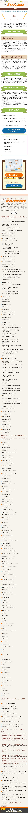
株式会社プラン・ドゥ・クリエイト (9, 450)
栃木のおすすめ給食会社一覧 (8, 261)
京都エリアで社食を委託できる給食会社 (11, 388)
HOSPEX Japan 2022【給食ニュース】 (10, 777)
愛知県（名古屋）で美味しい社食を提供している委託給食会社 (10, 352)
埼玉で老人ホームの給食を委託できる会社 (11, 269)
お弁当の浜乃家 (7, 149)
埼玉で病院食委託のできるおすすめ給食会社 (12, 274)
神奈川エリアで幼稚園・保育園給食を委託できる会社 (10, 330)
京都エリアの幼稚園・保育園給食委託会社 (11, 385)
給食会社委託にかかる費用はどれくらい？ (11, 721)
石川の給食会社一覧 (6, 317)
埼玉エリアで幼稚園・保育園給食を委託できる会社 (13, 271)
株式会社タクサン (6, 600)
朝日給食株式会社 (8, 146)
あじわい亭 (4, 682)
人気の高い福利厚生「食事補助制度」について (12, 741)
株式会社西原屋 (5, 507)
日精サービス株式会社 (7, 545)
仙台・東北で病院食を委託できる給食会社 (11, 251)
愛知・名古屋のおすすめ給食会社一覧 (10, 339)
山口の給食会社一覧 (6, 419)
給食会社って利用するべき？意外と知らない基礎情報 (13, 699)
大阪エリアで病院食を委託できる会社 (10, 372)
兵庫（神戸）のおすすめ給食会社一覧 (10, 358)
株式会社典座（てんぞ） (7, 491)
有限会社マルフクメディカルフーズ (9, 563)
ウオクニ (4, 695)
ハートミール (5, 654)
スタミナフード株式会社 (7, 535)
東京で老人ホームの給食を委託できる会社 (11, 284)
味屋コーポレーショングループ (8, 631)
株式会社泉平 (5, 522)
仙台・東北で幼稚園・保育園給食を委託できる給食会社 (10, 248)
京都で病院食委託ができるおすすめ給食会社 (12, 390)
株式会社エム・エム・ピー (7, 558)
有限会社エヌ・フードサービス (8, 483)
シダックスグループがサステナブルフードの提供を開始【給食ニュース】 (14, 783)
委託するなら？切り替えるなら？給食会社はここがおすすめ (13, 436)
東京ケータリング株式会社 (7, 582)
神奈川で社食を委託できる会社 (9, 336)
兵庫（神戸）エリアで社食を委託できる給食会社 (13, 367)
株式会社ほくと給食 (6, 465)
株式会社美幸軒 (5, 486)
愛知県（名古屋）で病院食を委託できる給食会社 (13, 349)
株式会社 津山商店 (6, 543)
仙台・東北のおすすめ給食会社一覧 (9, 240)
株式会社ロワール (6, 633)
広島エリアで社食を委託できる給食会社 (11, 398)
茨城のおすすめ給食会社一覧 (8, 259)
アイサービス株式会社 (7, 677)
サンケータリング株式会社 (7, 463)
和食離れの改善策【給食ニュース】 (9, 768)
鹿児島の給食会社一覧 (7, 309)
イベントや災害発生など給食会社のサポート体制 (12, 724)
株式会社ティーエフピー (7, 455)
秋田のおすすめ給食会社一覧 (8, 235)
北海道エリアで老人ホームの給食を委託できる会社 (13, 221)
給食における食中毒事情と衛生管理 (9, 708)
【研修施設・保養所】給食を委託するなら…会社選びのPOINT (13, 759)
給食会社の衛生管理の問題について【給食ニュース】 (13, 797)
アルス (3, 688)
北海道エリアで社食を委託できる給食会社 (11, 227)
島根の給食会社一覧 (6, 416)
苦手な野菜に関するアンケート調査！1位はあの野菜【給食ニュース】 (14, 787)
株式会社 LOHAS (5, 444)
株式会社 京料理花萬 (6, 468)
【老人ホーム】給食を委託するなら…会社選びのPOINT (12, 730)
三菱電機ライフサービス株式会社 (9, 584)
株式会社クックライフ (7, 589)
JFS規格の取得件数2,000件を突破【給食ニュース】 (13, 766)
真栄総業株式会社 (6, 597)
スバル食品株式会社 (6, 460)
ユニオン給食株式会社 (7, 439)
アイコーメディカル (6, 675)
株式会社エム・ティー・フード (8, 576)
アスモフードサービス (7, 685)
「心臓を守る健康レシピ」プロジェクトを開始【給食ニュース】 (14, 774)
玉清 (3, 651)
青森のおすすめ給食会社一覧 (8, 233)
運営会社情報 (4, 806)
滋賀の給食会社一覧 (6, 429)
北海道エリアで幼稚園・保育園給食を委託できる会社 (10, 225)
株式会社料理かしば (6, 481)
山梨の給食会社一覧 (6, 296)
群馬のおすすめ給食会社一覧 (8, 264)
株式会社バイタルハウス (7, 605)
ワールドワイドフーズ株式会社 (8, 514)
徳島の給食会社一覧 (6, 421)
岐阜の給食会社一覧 (6, 301)
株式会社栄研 (5, 519)
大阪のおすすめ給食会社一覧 (8, 370)
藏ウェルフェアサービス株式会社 (9, 566)
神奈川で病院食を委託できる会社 (9, 333)
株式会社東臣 (5, 636)
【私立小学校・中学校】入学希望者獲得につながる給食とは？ (13, 750)
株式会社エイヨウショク (7, 457)
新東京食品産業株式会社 (7, 501)
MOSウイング (5, 669)
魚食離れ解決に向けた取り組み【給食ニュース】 (12, 794)
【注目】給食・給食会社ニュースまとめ (10, 763)
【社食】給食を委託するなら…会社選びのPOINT (12, 738)
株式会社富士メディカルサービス (9, 512)
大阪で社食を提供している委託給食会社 (8, 376)
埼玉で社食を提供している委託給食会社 (11, 277)
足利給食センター (6, 659)
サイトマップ (14, 212)
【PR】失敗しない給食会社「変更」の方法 (11, 803)
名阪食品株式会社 (6, 610)
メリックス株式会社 (6, 569)
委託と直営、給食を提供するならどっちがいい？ (12, 716)
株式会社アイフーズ (6, 476)
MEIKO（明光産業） (6, 667)
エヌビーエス (5, 641)
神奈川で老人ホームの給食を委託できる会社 (12, 327)
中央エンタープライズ (7, 625)
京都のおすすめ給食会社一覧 (8, 382)
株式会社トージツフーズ (7, 499)
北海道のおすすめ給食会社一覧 (8, 218)
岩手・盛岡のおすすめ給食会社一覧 (9, 238)
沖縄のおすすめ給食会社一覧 (8, 411)
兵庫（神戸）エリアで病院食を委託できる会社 (12, 364)
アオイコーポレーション (7, 680)
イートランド (5, 690)
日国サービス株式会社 (7, 517)
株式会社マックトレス (7, 538)
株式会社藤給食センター (7, 548)
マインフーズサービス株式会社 (8, 607)
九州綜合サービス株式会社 (7, 574)
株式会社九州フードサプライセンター (10, 553)
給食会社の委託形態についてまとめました (11, 719)
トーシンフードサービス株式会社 (9, 473)
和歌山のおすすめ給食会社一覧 (8, 393)
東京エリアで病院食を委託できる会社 (10, 293)
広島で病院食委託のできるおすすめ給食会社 (12, 403)
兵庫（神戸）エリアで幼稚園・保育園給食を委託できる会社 (12, 361)
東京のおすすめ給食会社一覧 (8, 282)
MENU (15, 9)
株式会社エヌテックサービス (8, 556)
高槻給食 (4, 613)
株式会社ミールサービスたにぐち (9, 452)
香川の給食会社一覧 (6, 424)
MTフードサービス (6, 672)
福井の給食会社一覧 (6, 322)
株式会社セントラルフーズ (7, 504)
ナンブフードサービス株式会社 (8, 551)
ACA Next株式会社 (8, 152)
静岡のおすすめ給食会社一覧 (8, 355)
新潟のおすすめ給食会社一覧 (8, 311)
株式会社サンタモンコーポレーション (10, 488)
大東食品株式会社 (6, 494)
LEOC (3, 664)
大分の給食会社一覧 (6, 304)
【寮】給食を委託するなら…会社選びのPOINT (12, 755)
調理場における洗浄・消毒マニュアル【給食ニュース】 (14, 771)
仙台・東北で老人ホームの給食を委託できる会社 (8, 244)
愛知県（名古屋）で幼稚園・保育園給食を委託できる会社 (11, 346)
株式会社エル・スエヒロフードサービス (10, 540)
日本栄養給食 (5, 615)
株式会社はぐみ (5, 442)
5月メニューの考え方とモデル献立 (9, 703)
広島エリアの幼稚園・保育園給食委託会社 (11, 401)
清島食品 (4, 628)
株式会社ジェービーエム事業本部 (9, 470)
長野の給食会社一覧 (6, 299)
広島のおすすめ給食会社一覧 (8, 395)
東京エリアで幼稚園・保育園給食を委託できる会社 (10, 288)
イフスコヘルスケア (6, 693)
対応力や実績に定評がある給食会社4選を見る (14, 130)
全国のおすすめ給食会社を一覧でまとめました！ (12, 216)
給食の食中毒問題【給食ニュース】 (9, 799)
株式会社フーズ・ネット (7, 478)
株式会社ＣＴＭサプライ (7, 509)
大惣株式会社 (5, 527)
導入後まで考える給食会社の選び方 (4, 0)
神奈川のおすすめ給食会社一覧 (8, 324)
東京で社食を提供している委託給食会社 (11, 291)
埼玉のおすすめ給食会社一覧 (8, 266)
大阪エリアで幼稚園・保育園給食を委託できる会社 (10, 380)
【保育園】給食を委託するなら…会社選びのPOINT (13, 735)
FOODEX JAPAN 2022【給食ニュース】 (10, 780)
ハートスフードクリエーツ (7, 623)
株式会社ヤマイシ (6, 496)
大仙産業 (4, 620)
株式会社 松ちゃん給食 (7, 530)
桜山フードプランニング (7, 646)
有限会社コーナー (6, 602)
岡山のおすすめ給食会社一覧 (8, 406)
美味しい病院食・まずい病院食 (8, 746)
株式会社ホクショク (6, 525)
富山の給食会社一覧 (6, 319)
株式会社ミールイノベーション (8, 594)
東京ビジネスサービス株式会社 (8, 587)
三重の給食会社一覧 (6, 432)
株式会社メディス (6, 532)
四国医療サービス (6, 644)
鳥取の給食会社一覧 (6, 414)
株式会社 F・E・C (6, 638)
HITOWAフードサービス (7, 662)
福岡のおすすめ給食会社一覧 (8, 408)
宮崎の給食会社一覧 (6, 306)
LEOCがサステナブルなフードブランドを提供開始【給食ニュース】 (14, 791)
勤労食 (3, 649)
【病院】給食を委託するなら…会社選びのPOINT (12, 744)
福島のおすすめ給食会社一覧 (8, 256)
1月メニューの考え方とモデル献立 (9, 706)
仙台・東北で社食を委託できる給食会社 (11, 253)
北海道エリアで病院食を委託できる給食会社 (12, 230)
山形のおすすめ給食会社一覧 (8, 314)
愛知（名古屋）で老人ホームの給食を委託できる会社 (10, 342)
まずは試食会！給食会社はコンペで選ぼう (11, 726)
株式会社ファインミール (7, 592)
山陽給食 (4, 618)
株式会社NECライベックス (8, 579)
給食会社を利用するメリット (8, 711)
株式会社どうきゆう (6, 571)
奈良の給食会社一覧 (6, 426)
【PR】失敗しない (12, 810)
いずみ (3, 656)
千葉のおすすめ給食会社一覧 (8, 279)
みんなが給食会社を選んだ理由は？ (9, 713)
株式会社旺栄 (5, 561)
